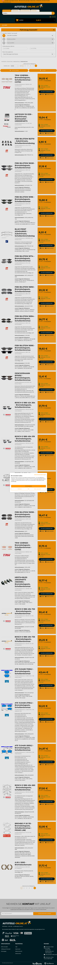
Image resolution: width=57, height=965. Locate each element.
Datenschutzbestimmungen (40, 474)
